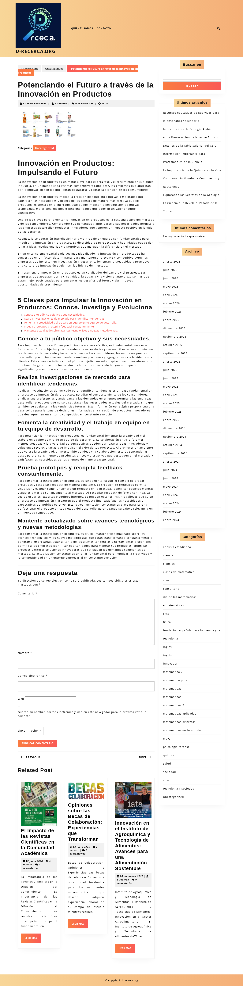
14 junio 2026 (81, 846)
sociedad (169, 772)
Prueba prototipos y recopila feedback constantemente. (59, 326)
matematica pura (175, 680)
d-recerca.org (36, 51)
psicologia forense (176, 747)
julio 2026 (170, 270)
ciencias (169, 563)
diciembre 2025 (174, 328)
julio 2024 (170, 470)
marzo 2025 (171, 403)
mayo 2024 (170, 486)
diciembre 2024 (174, 428)
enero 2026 (171, 320)
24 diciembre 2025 (131, 876)
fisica (167, 622)
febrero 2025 (172, 411)
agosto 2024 (171, 461)
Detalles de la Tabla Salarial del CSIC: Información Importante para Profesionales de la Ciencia (190, 154)
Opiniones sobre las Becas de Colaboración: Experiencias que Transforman (85, 822)
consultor (170, 580)
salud (167, 763)
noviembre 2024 (174, 436)
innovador (170, 663)
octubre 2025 (172, 345)
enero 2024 (171, 520)
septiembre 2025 (175, 353)
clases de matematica (178, 572)
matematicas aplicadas (179, 713)
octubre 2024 (172, 445)
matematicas (172, 688)
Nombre (25, 653)
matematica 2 (173, 672)
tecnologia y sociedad (178, 788)
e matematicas (173, 605)
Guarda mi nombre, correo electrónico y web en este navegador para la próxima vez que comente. (82, 714)
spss (166, 780)
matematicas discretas (179, 722)
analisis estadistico (177, 547)
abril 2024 (170, 495)
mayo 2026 (170, 286)
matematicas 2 (173, 705)
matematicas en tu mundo (182, 730)
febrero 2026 (172, 311)
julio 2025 (170, 370)
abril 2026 (170, 295)
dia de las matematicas (180, 597)
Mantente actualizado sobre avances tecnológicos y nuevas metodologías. (71, 330)
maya (167, 738)
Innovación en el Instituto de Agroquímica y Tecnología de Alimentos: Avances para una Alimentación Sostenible (132, 845)
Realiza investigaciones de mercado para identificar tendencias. (64, 318)
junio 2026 (170, 278)
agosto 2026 (171, 261)
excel (166, 613)
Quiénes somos (82, 28)
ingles (167, 647)
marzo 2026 (171, 303)
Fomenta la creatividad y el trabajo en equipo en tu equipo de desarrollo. (70, 322)
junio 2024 (170, 478)
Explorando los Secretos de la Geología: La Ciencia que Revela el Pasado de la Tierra (191, 203)
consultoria (171, 588)
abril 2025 (170, 395)
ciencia (168, 555)
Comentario (27, 593)
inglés (167, 655)
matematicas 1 (173, 697)
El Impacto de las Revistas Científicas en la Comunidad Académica (37, 842)
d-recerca (61, 103)
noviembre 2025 (174, 336)
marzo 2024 (171, 503)
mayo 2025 (170, 386)
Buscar (192, 86)
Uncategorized (54, 68)
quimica (169, 755)
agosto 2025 (171, 361)
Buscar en (192, 64)
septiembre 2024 (175, 453)
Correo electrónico (32, 675)
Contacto (104, 28)
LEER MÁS (33, 939)
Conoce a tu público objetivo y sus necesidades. (54, 314)
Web (21, 699)
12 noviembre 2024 (35, 103)
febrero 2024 (172, 511)
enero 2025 (171, 420)
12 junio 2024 (34, 861)
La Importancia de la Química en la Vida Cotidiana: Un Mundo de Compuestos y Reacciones (192, 178)
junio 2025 (170, 378)
